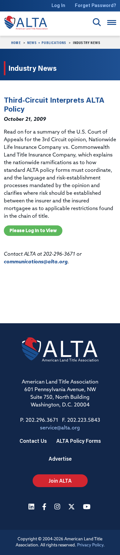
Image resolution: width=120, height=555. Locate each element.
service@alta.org (60, 428)
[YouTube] (87, 507)
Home (16, 42)
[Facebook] (45, 507)
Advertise (60, 458)
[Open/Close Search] (97, 22)
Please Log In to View (33, 230)
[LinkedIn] (32, 507)
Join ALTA (60, 480)
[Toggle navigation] (111, 22)
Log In (58, 5)
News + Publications (47, 42)
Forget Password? (95, 5)
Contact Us (33, 440)
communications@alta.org (36, 262)
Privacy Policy (90, 545)
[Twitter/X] (72, 507)
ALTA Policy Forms (78, 440)
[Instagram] (58, 507)
